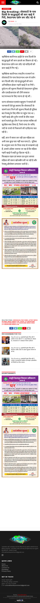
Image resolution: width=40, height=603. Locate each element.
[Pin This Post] (22, 51)
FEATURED (24, 320)
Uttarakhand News (9, 323)
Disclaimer (5, 569)
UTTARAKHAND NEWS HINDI (26, 323)
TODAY (22, 321)
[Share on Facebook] (9, 51)
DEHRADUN (16, 320)
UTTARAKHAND (30, 321)
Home (4, 564)
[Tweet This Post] (13, 51)
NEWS (10, 321)
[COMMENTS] (31, 51)
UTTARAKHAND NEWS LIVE (10, 324)
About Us (5, 566)
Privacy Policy (6, 571)
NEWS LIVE (15, 321)
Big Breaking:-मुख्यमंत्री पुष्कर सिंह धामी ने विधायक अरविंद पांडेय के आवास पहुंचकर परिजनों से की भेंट (23, 349)
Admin (12, 21)
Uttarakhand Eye (22, 595)
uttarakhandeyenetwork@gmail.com (17, 585)
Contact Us (5, 567)
